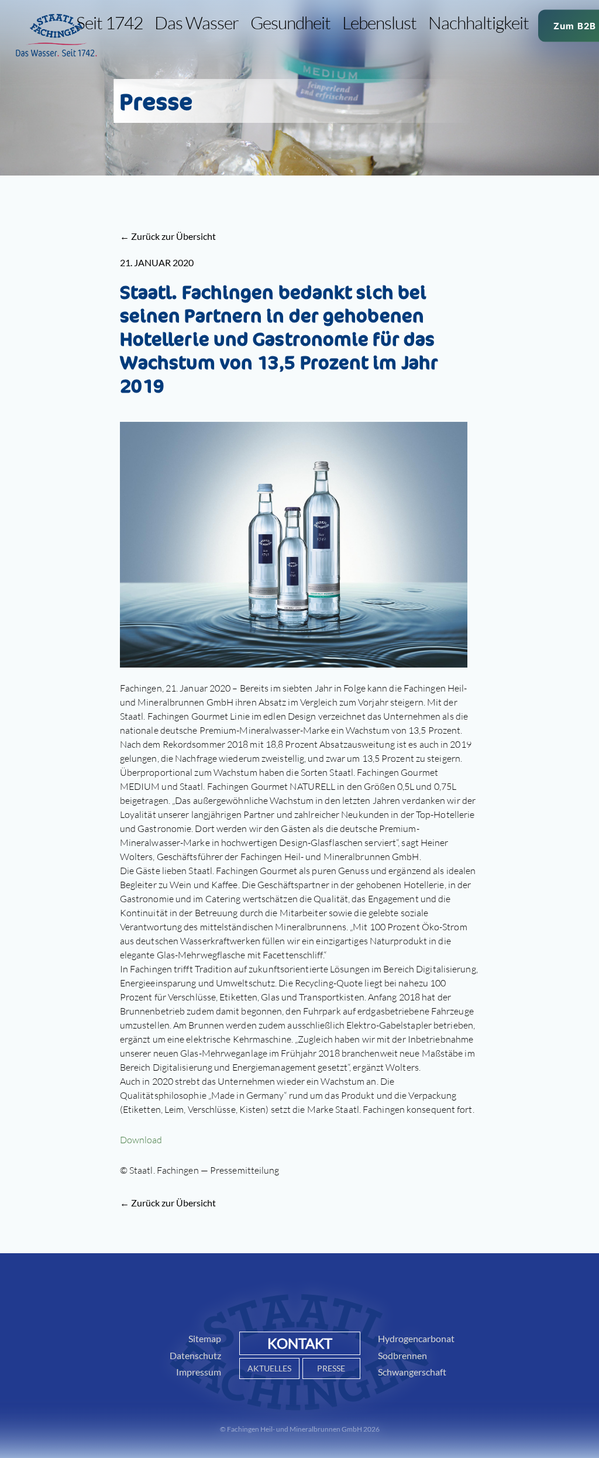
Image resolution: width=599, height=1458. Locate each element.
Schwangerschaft (412, 1372)
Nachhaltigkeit (478, 22)
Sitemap (204, 1338)
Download (141, 1140)
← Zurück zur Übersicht (168, 236)
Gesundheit (290, 22)
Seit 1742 (109, 22)
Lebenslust (379, 22)
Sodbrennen (402, 1355)
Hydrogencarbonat (416, 1338)
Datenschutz (195, 1355)
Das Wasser (196, 22)
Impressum (198, 1372)
